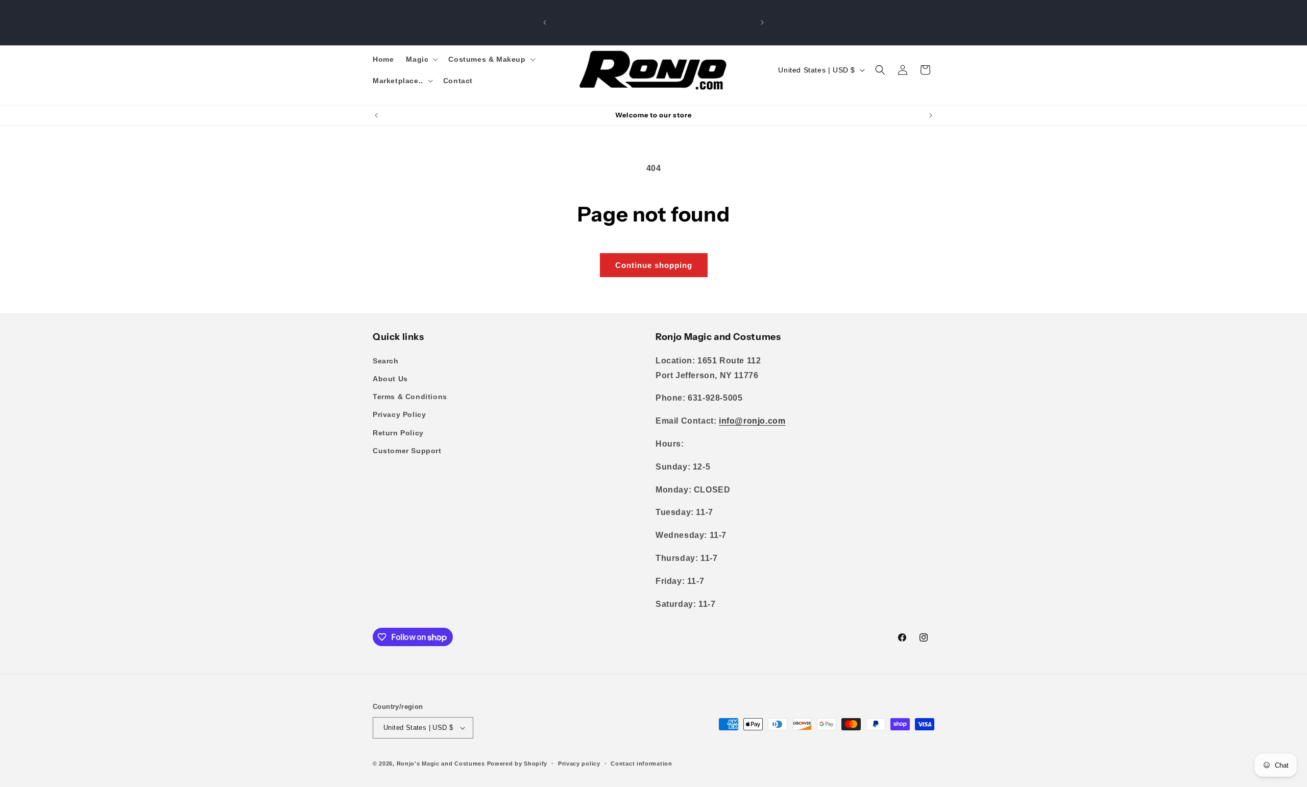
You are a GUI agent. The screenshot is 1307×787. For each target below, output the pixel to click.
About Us (390, 379)
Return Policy (398, 433)
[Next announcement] (762, 22)
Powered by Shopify (517, 763)
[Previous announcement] (545, 22)
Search (386, 361)
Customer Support (407, 451)
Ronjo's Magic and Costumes (441, 763)
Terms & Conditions (410, 396)
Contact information (641, 763)
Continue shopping (653, 265)
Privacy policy (579, 763)
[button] (421, 59)
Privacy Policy (399, 414)
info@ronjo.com (752, 420)
